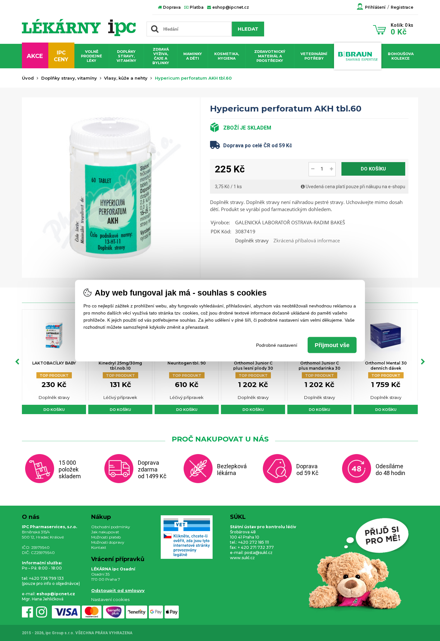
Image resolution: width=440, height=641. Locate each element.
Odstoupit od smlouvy (118, 590)
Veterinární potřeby (314, 56)
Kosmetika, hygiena (226, 56)
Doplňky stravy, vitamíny (126, 56)
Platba (196, 7)
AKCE (35, 56)
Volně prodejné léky (91, 56)
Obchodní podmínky (110, 526)
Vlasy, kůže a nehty (126, 78)
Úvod (28, 78)
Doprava (171, 7)
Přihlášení (375, 7)
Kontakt (98, 547)
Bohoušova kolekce (401, 56)
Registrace (402, 7)
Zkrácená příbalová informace (306, 240)
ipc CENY (61, 56)
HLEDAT (248, 29)
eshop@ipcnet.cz (230, 7)
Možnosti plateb (106, 537)
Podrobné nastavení (276, 344)
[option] (54, 361)
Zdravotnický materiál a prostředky (269, 56)
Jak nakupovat (105, 531)
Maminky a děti (192, 56)
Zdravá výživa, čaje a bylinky (160, 56)
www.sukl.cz (242, 557)
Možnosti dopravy (107, 542)
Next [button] (423, 362)
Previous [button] (17, 362)
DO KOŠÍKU (373, 169)
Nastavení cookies (110, 599)
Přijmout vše (332, 345)
